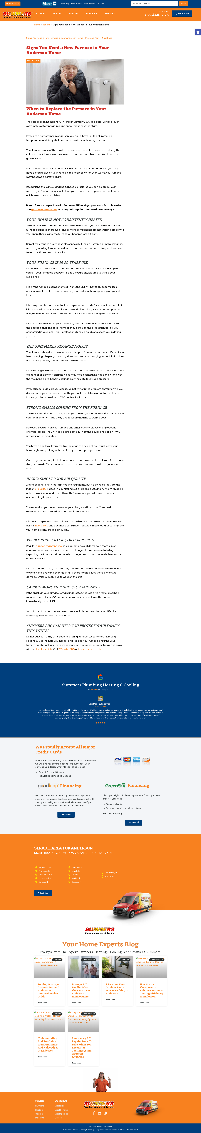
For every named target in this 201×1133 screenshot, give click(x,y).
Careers (100, 4)
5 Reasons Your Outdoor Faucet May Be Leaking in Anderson (117, 989)
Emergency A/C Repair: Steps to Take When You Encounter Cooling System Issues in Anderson (82, 1047)
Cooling (74, 14)
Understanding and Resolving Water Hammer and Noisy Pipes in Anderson (48, 1044)
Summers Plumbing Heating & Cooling (100, 685)
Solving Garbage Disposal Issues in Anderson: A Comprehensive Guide (49, 991)
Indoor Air (91, 14)
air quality (40, 489)
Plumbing (40, 14)
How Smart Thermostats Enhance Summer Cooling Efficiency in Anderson (151, 991)
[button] (198, 32)
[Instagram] (105, 1113)
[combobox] (154, 3)
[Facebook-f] (93, 1113)
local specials (44, 649)
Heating (57, 14)
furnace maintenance (49, 546)
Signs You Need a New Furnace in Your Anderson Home (54, 37)
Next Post (107, 37)
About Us (110, 14)
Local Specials (89, 4)
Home (37, 24)
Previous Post (92, 37)
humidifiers (41, 525)
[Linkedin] (99, 1113)
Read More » (43, 1003)
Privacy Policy (114, 1130)
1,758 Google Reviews (105, 690)
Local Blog (65, 4)
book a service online (90, 649)
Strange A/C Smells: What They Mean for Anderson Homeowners (81, 991)
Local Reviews (76, 4)
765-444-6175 (156, 15)
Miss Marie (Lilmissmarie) (100, 704)
